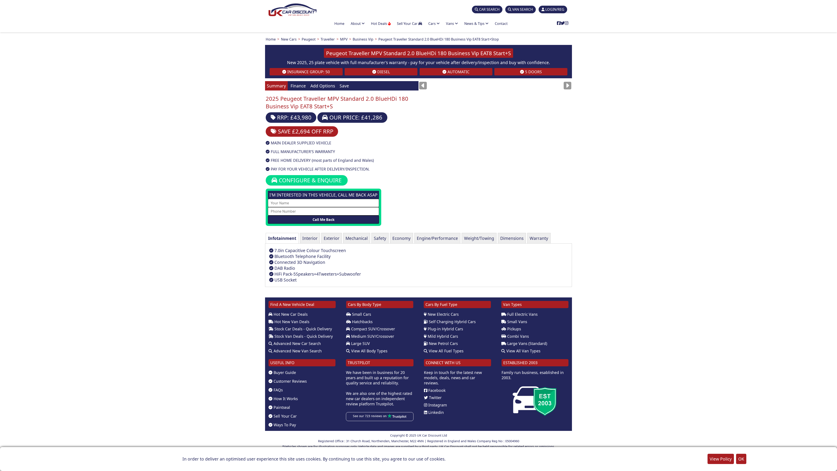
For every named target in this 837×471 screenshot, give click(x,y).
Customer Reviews (289, 381)
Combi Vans (517, 336)
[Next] (567, 85)
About (356, 23)
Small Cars (361, 314)
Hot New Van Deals (291, 321)
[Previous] (423, 85)
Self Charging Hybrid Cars (452, 321)
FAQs (277, 389)
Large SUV (360, 343)
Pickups (513, 328)
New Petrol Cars (443, 343)
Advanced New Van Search (297, 350)
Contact (501, 23)
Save (344, 86)
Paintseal (281, 407)
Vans (450, 23)
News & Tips (474, 23)
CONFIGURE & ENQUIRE (309, 180)
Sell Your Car (407, 23)
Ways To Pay (284, 424)
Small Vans (516, 321)
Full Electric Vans (522, 314)
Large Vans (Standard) (526, 343)
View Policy (721, 459)
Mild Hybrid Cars (442, 336)
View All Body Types (368, 350)
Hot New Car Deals (290, 314)
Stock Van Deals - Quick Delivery (303, 336)
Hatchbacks (362, 321)
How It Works (285, 398)
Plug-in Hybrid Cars (445, 328)
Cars (432, 23)
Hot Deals (379, 23)
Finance (298, 86)
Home (339, 23)
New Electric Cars (443, 314)
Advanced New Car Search (296, 343)
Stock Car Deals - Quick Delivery (302, 328)
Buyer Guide (284, 372)
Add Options (322, 86)
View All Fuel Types (445, 350)
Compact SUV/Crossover (372, 328)
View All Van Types (522, 350)
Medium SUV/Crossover (372, 336)
